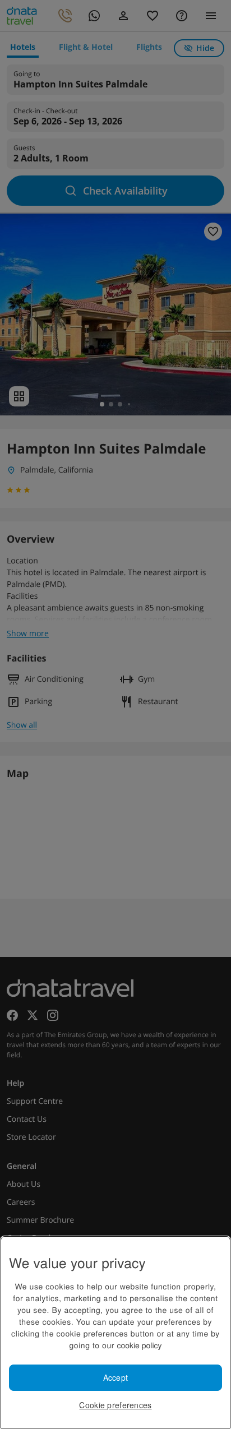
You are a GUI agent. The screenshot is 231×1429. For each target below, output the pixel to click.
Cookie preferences (115, 1404)
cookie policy (139, 1345)
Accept (115, 1377)
